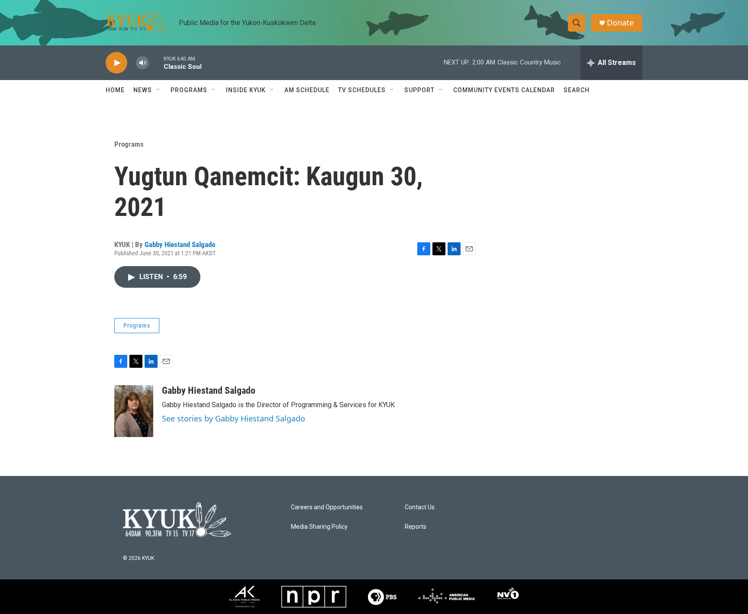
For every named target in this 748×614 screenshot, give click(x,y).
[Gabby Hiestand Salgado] (133, 411)
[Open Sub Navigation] (158, 90)
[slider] (156, 62)
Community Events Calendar (504, 90)
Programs (129, 144)
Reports (415, 527)
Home (115, 90)
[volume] (142, 63)
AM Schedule (306, 90)
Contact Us (420, 507)
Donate (620, 22)
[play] (116, 63)
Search (577, 90)
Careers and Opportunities (327, 507)
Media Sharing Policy (319, 527)
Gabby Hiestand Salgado (180, 244)
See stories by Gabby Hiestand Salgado (233, 418)
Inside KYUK (246, 90)
